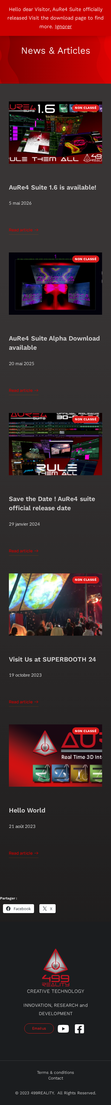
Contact (55, 1078)
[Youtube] (63, 1028)
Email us (39, 1028)
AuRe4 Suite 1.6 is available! (52, 187)
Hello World (27, 810)
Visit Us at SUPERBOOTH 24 (52, 659)
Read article (21, 230)
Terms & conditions (55, 1072)
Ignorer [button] (63, 26)
